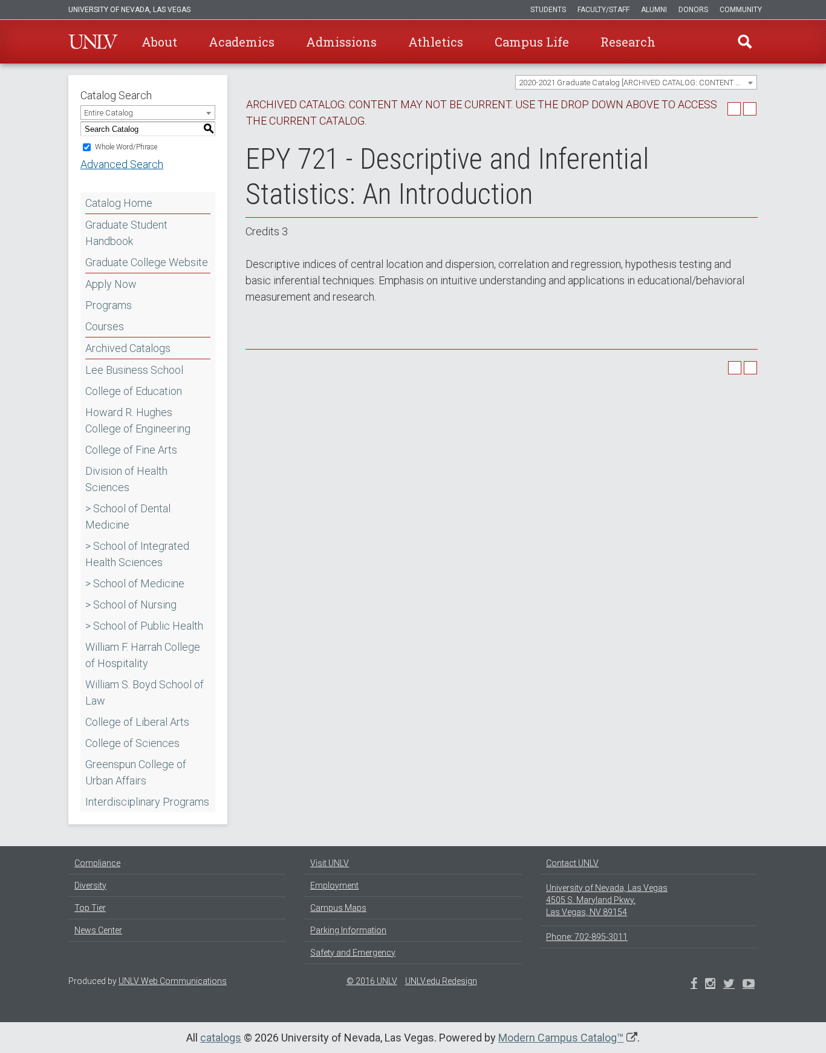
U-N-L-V (93, 42)
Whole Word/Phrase (126, 147)
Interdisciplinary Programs (147, 801)
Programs (108, 305)
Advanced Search (121, 164)
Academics (242, 42)
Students (548, 9)
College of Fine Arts (131, 449)
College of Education (133, 391)
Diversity (90, 885)
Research (627, 42)
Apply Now (111, 284)
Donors (693, 9)
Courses (104, 326)
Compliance (97, 863)
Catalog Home (118, 203)
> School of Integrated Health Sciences (137, 554)
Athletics (435, 42)
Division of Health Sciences (126, 479)
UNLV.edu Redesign (441, 981)
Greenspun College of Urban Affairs (135, 772)
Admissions (341, 42)
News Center (98, 930)
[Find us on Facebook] (694, 984)
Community (741, 9)
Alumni (654, 9)
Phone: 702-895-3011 (587, 937)
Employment (334, 885)
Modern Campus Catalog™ (560, 1037)
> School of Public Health (144, 625)
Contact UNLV (572, 863)
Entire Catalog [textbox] (108, 112)
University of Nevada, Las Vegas (129, 9)
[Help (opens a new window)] (749, 109)
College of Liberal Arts (137, 722)
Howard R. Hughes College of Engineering (137, 420)
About (159, 42)
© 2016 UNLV (371, 981)
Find (745, 42)
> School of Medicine (134, 583)
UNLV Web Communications (173, 981)
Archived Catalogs (128, 348)
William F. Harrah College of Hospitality (142, 655)
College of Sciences (132, 743)
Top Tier (90, 908)
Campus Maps (338, 908)
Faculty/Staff (603, 9)
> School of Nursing (131, 604)
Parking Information (348, 930)
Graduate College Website (146, 262)
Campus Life (532, 42)
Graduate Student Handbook (126, 232)
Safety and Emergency (352, 952)
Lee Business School (134, 369)
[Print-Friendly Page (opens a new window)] (734, 109)
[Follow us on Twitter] (710, 984)
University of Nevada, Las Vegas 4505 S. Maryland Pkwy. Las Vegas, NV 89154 (607, 900)
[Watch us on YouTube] (749, 984)
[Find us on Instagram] (729, 984)
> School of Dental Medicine (128, 516)
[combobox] (636, 82)
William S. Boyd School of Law (144, 692)
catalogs (220, 1037)
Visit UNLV (329, 863)
